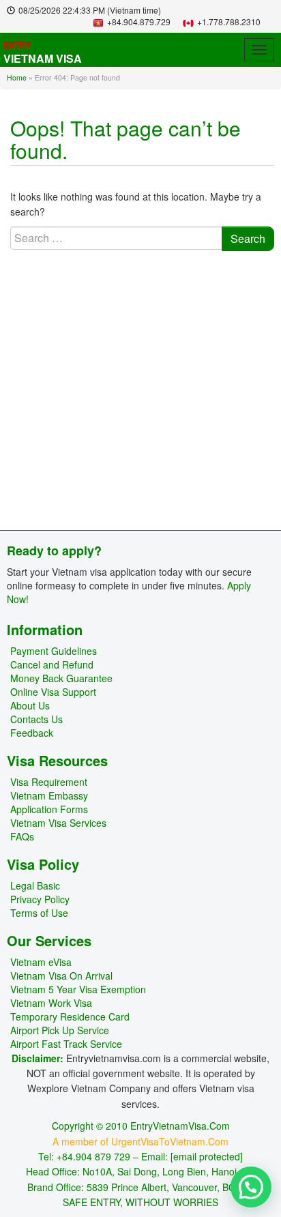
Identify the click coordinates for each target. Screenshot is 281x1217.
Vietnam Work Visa (51, 1003)
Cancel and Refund (51, 664)
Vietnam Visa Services (58, 823)
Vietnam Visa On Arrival (61, 975)
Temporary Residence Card (70, 1016)
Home (17, 77)
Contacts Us (36, 719)
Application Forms (49, 809)
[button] (251, 1187)
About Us (30, 705)
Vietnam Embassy (49, 795)
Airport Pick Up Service (59, 1030)
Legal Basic (35, 885)
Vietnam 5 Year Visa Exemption (78, 989)
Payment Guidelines (53, 651)
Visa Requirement (48, 782)
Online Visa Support (53, 692)
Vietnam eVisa (41, 962)
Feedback (31, 732)
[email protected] (207, 1156)
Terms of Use (39, 913)
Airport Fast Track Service (66, 1044)
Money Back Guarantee (61, 678)
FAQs (22, 836)
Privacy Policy (40, 899)
